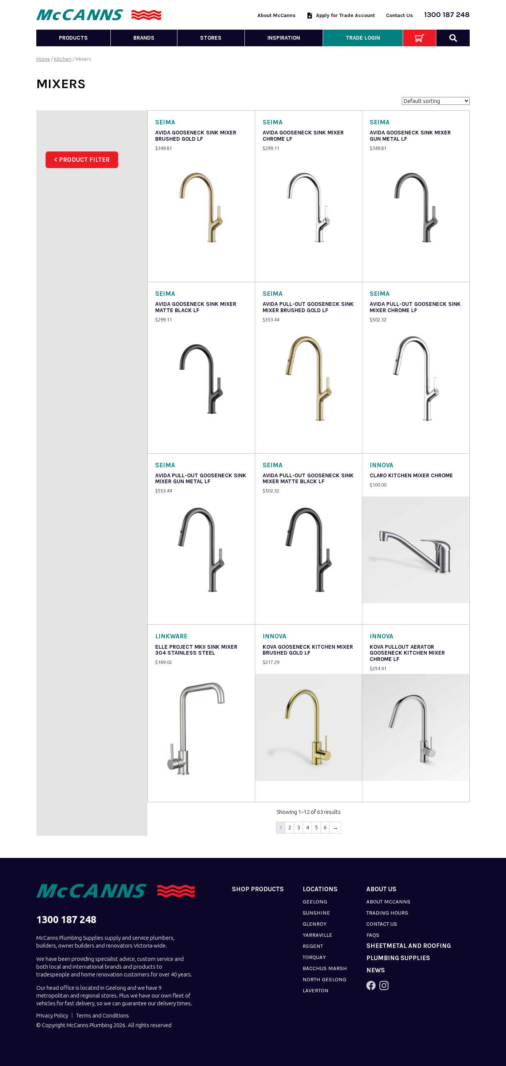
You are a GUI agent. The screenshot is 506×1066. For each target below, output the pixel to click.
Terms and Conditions (102, 1015)
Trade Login (363, 37)
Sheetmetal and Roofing (408, 946)
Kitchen (62, 59)
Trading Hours (387, 912)
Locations (320, 889)
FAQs (372, 935)
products (73, 37)
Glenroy (315, 923)
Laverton (316, 990)
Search (453, 38)
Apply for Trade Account (345, 15)
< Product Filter (82, 159)
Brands (143, 37)
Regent (313, 946)
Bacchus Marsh (325, 968)
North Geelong (324, 979)
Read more (170, 271)
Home (43, 59)
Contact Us (399, 15)
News (375, 970)
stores (211, 37)
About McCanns (276, 15)
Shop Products (258, 889)
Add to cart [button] (385, 613)
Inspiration (283, 37)
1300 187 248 (447, 14)
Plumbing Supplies (398, 958)
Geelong (315, 901)
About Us (381, 889)
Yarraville (317, 935)
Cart (419, 38)
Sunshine (316, 912)
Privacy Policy (52, 1015)
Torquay (314, 957)
